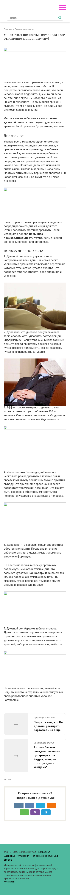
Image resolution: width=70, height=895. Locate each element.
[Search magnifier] (60, 17)
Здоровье (9, 855)
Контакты (9, 881)
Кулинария (23, 855)
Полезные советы (41, 855)
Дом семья (44, 851)
